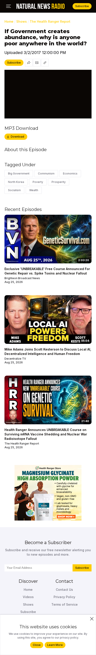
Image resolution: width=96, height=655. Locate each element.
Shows (21, 21)
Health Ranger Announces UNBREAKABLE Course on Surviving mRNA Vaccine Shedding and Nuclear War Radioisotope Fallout (45, 434)
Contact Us (64, 589)
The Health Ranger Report (50, 21)
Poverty (38, 182)
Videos (28, 597)
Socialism (14, 190)
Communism (46, 173)
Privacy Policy (64, 597)
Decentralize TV (15, 358)
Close (37, 645)
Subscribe (82, 567)
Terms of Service (64, 604)
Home (8, 21)
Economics (70, 173)
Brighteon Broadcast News (22, 278)
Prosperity (59, 182)
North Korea (16, 182)
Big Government (18, 173)
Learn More (55, 645)
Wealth (33, 190)
